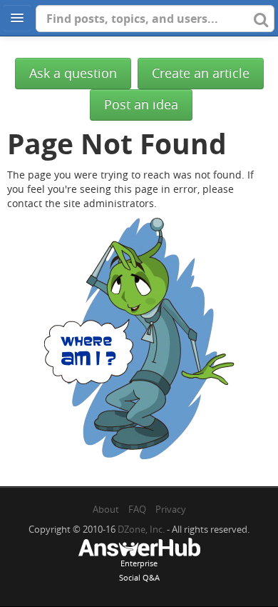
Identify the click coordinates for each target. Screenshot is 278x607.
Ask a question (73, 73)
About (106, 509)
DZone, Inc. (141, 529)
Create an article (200, 73)
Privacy (170, 509)
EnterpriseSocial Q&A (139, 570)
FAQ (137, 509)
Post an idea (141, 104)
